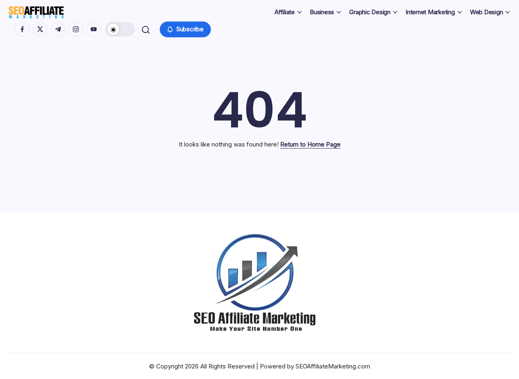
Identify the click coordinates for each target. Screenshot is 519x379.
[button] (120, 29)
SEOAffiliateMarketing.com (333, 366)
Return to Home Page (310, 144)
